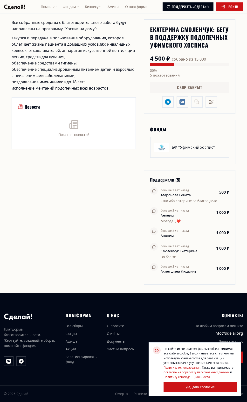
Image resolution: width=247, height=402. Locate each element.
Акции (71, 349)
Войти (233, 6)
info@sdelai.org (228, 333)
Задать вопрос (231, 341)
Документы (116, 341)
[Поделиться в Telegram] (168, 102)
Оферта (121, 393)
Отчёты (113, 333)
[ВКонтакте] (9, 361)
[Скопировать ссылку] (197, 102)
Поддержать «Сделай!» (191, 6)
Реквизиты (142, 393)
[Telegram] (21, 361)
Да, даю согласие (200, 387)
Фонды (71, 333)
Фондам (69, 6)
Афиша (113, 6)
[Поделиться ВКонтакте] (182, 102)
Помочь (47, 6)
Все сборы (74, 326)
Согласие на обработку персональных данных (196, 372)
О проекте (115, 326)
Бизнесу (91, 6)
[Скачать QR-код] (211, 102)
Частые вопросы (121, 349)
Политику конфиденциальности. (187, 377)
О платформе (136, 6)
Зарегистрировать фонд (81, 359)
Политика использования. (182, 368)
